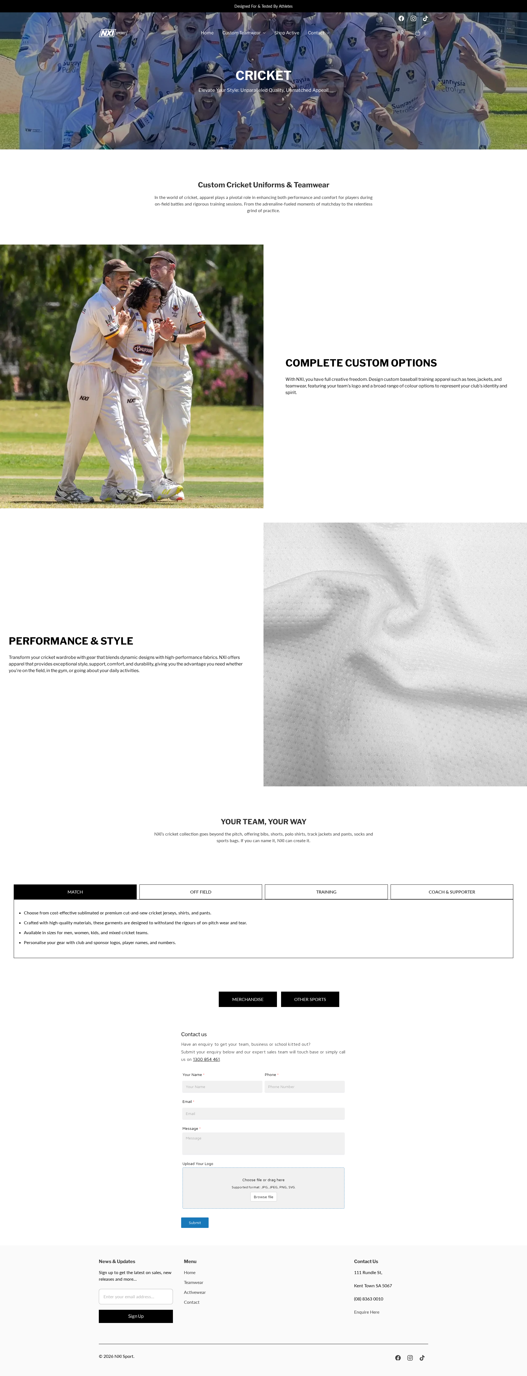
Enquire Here (366, 1311)
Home (207, 32)
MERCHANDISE (248, 999)
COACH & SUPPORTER (452, 891)
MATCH (75, 891)
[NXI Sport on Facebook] (401, 18)
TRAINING (326, 891)
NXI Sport (123, 1356)
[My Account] (402, 33)
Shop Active (286, 32)
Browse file (263, 1196)
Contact (316, 32)
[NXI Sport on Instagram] (413, 18)
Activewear (195, 1292)
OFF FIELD (200, 891)
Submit (195, 1222)
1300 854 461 (206, 1059)
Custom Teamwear (241, 32)
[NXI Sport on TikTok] (425, 18)
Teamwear (193, 1282)
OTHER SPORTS (310, 999)
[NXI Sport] (113, 33)
